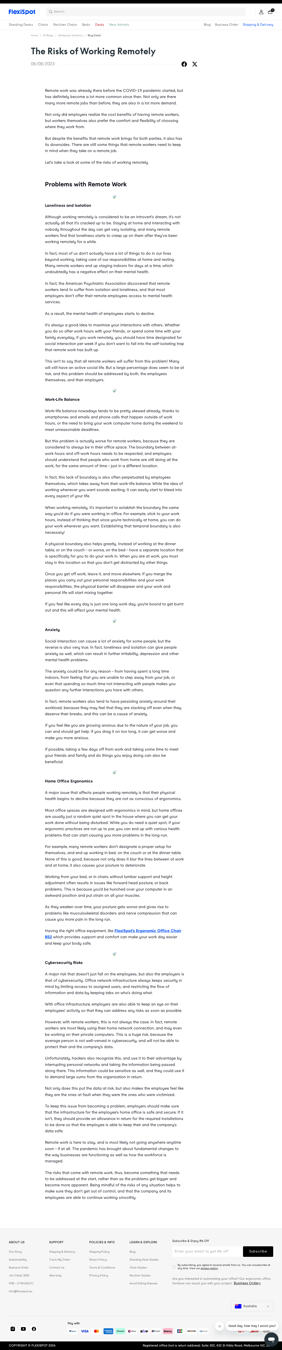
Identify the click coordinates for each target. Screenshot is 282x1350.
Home (34, 35)
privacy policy (209, 1268)
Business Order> (247, 1283)
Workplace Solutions (70, 35)
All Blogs (48, 35)
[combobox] (148, 12)
